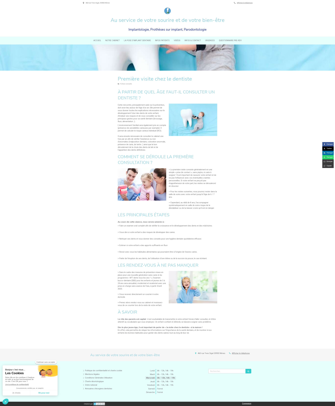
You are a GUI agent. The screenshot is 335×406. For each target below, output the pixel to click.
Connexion (246, 403)
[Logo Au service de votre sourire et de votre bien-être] (167, 13)
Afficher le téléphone (245, 3)
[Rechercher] (248, 371)
